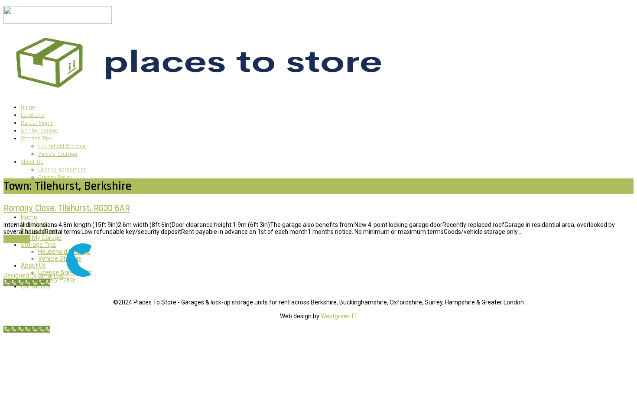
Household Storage (62, 146)
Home (28, 107)
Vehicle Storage (57, 154)
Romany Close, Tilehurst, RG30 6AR (66, 208)
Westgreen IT (339, 316)
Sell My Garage (39, 131)
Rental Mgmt (37, 123)
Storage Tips (36, 138)
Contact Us (36, 286)
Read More (16, 239)
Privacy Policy (55, 177)
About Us (32, 162)
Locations (33, 115)
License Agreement (62, 170)
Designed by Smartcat (34, 275)
